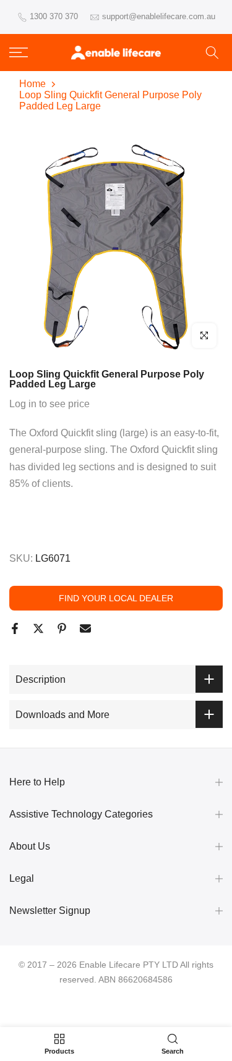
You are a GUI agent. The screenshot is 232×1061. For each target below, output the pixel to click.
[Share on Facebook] (14, 628)
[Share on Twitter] (38, 628)
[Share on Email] (85, 628)
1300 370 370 (54, 16)
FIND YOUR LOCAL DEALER (116, 598)
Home (32, 83)
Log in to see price (49, 404)
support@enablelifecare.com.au (158, 16)
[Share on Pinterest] (61, 628)
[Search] (212, 52)
